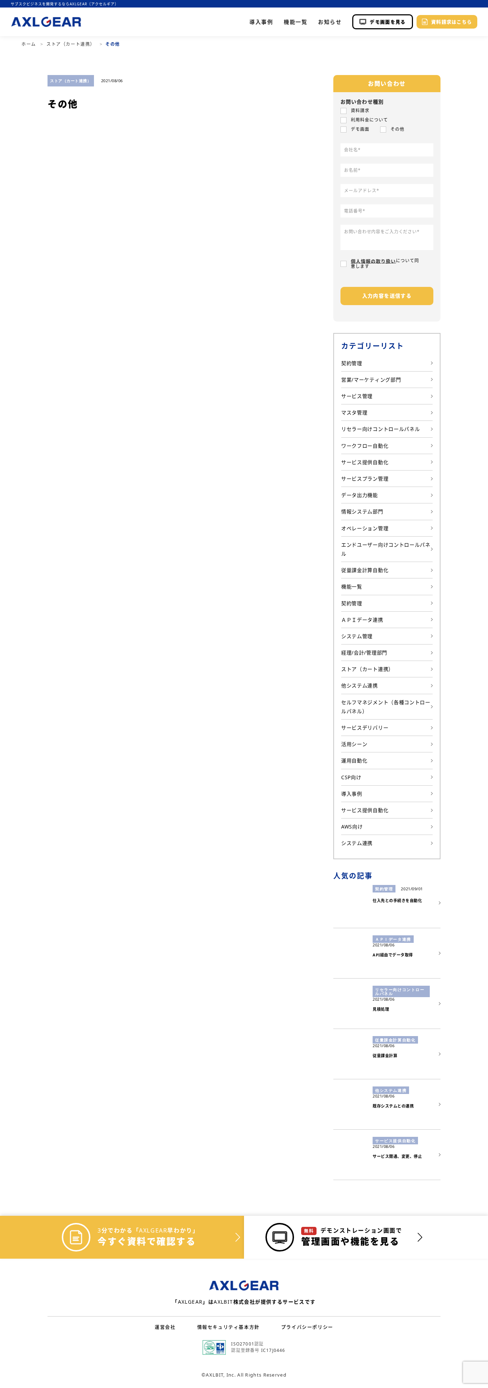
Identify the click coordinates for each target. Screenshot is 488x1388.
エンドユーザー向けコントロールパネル (385, 549)
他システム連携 (359, 685)
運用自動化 (354, 760)
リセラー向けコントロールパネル (380, 429)
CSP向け (351, 777)
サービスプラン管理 (364, 478)
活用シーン (354, 744)
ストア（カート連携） (71, 44)
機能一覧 (295, 22)
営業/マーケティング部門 (371, 379)
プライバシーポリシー (307, 1327)
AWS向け (352, 826)
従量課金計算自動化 (364, 570)
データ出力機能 (359, 495)
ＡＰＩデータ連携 (362, 619)
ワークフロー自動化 (364, 445)
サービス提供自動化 (364, 462)
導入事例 (261, 22)
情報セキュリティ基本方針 (228, 1327)
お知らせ (330, 22)
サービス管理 (357, 396)
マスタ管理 (354, 412)
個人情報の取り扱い (373, 261)
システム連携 (357, 843)
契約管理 (351, 363)
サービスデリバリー (364, 727)
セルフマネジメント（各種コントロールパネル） (385, 707)
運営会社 (165, 1327)
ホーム (29, 44)
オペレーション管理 (364, 528)
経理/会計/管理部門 (364, 652)
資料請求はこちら (451, 22)
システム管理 (357, 636)
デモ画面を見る (387, 22)
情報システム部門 (362, 511)
